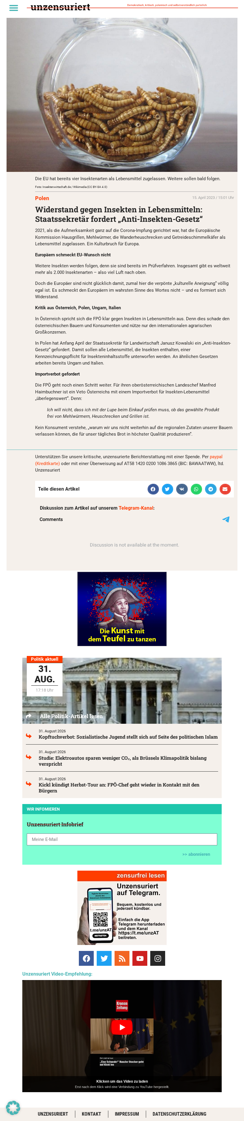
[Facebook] (86, 958)
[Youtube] (139, 958)
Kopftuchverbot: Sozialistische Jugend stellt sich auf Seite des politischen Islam (128, 737)
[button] (14, 8)
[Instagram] (157, 958)
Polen (42, 198)
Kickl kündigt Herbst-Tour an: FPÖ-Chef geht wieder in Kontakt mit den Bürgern (119, 787)
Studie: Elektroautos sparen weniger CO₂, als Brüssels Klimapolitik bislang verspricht (123, 761)
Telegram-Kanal (136, 508)
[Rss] (122, 958)
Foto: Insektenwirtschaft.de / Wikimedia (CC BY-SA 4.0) (71, 187)
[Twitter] (104, 958)
